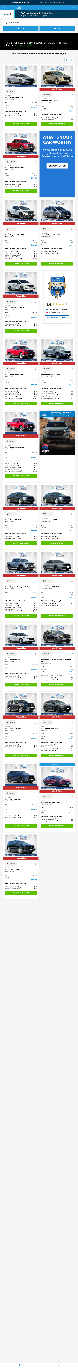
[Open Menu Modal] (5, 7)
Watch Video (57, 89)
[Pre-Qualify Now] (39, 14)
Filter (59, 28)
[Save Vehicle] (35, 91)
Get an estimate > (24, 45)
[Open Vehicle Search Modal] (73, 7)
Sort (22, 28)
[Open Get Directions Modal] (63, 7)
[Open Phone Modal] (53, 7)
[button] (21, 124)
